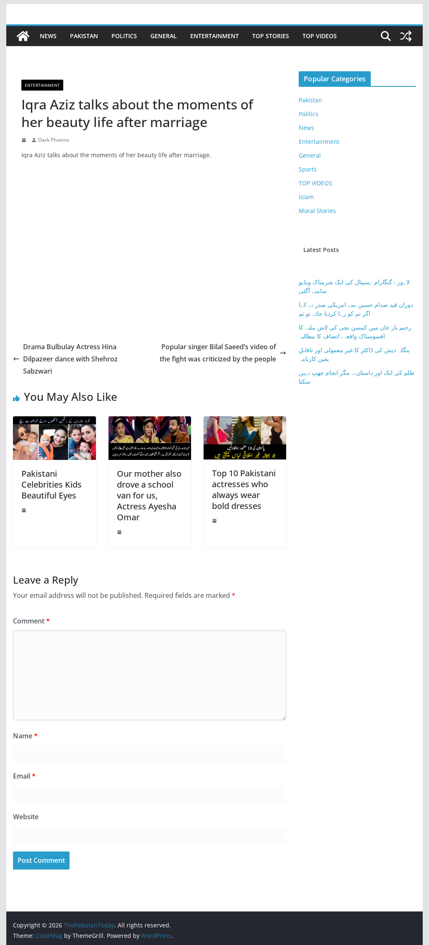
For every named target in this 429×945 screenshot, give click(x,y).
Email (24, 776)
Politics (124, 36)
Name (25, 735)
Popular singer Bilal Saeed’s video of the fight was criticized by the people (218, 352)
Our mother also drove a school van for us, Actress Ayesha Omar (149, 495)
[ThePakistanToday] (23, 36)
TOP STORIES (270, 36)
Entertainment (214, 36)
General (163, 36)
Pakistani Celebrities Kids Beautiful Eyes (51, 484)
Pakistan (84, 36)
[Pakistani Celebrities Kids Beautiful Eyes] (54, 422)
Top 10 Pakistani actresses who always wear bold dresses (244, 489)
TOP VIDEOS (319, 36)
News (48, 36)
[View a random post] (406, 36)
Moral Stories (317, 211)
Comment (31, 621)
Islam (306, 197)
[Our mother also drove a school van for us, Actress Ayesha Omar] (150, 422)
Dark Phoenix (53, 139)
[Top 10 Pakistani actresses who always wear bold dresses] (245, 422)
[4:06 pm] (120, 532)
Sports (308, 169)
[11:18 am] (24, 140)
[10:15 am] (24, 510)
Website (26, 816)
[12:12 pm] (215, 520)
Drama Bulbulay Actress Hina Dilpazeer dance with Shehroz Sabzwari (70, 359)
